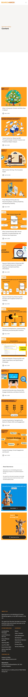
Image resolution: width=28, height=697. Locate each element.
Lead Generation (19, 635)
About (16, 631)
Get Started (18, 637)
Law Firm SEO (5, 645)
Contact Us (18, 642)
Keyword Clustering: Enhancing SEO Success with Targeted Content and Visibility (12, 298)
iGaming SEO (5, 642)
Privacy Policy (18, 644)
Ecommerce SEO (6, 647)
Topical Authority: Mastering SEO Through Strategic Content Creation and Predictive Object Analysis (13, 140)
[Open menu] (26, 2)
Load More (5, 460)
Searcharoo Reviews (20, 640)
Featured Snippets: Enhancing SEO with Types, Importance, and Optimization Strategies (13, 360)
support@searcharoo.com (9, 659)
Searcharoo (5, 662)
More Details (13, 508)
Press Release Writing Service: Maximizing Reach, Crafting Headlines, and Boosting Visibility (13, 201)
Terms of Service (19, 646)
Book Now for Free (15, 537)
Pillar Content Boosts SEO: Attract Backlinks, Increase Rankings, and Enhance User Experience (11, 233)
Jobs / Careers (19, 633)
